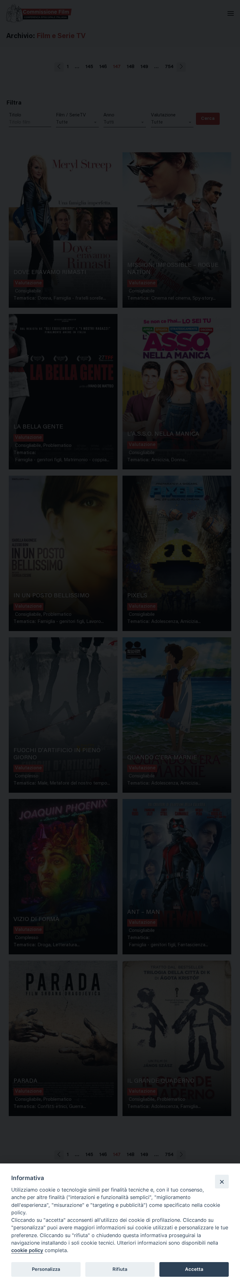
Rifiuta (119, 1269)
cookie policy (27, 1250)
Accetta (194, 1269)
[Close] (222, 1181)
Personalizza (46, 1269)
